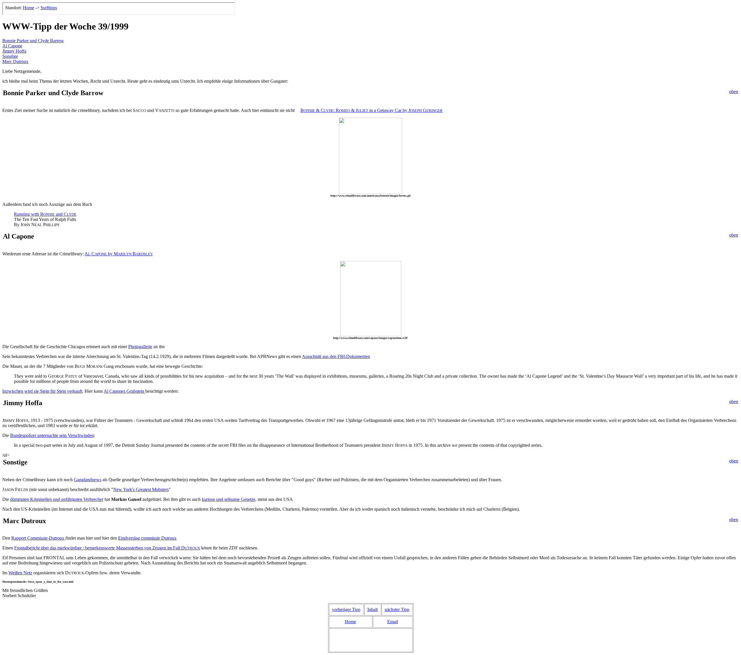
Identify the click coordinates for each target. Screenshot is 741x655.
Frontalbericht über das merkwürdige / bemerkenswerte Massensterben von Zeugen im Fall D (107, 547)
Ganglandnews (87, 479)
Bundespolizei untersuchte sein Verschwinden (52, 435)
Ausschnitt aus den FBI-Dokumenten (336, 356)
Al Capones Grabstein (124, 391)
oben (733, 91)
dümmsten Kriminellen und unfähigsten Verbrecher (56, 499)
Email (392, 621)
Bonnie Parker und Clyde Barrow (33, 40)
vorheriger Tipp (346, 609)
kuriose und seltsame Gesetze (228, 499)
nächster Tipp (397, 609)
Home (350, 621)
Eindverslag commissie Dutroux (147, 538)
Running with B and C (45, 214)
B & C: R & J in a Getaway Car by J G (371, 110)
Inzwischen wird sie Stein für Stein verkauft (42, 391)
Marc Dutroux (15, 61)
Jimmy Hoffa (14, 51)
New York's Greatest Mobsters (141, 489)
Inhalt (372, 609)
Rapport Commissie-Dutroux (38, 538)
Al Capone (12, 45)
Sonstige (10, 56)
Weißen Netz (20, 572)
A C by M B (119, 253)
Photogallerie (140, 346)
